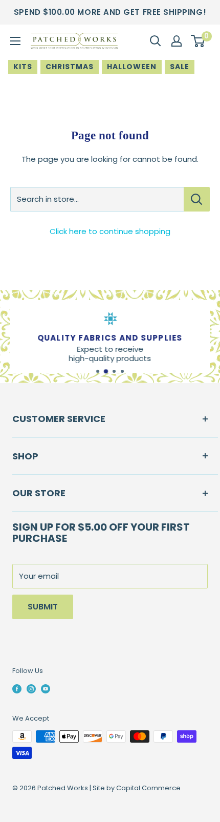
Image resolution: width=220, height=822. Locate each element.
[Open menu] (15, 41)
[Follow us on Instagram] (31, 689)
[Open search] (155, 41)
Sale (179, 66)
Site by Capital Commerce (137, 788)
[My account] (176, 41)
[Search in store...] (197, 199)
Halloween (132, 66)
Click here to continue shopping (110, 231)
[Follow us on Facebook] (16, 689)
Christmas (70, 66)
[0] (198, 41)
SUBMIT (43, 607)
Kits (22, 66)
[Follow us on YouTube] (45, 689)
